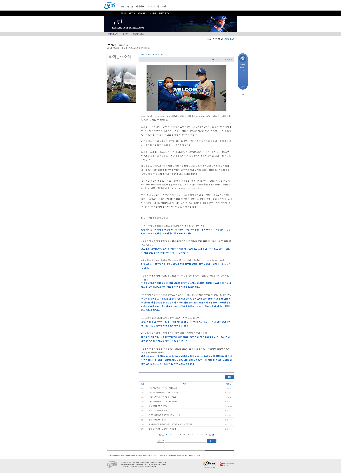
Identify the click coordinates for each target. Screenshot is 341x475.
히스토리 (132, 13)
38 (197, 435)
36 (189, 435)
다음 (210, 434)
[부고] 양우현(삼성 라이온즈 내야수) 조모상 (163, 388)
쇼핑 (164, 6)
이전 (162, 434)
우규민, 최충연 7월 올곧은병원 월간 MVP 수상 (164, 415)
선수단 (130, 6)
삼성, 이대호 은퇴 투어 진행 (158, 406)
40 (206, 435)
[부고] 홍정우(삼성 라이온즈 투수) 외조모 (162, 397)
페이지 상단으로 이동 (242, 93)
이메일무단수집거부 (149, 455)
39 (202, 435)
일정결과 (243, 67)
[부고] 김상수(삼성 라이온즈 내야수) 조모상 (163, 401)
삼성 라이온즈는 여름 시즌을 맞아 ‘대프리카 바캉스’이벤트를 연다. (170, 424)
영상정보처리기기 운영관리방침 (131, 455)
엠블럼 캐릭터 (142, 13)
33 (175, 435)
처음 (159, 434)
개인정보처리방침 (114, 455)
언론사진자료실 (182, 455)
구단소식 (124, 13)
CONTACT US (163, 455)
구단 (123, 6)
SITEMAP (172, 455)
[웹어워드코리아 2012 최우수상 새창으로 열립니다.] (227, 462)
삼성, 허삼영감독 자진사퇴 (157, 420)
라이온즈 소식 (113, 34)
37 (193, 435)
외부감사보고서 (138, 34)
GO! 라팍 (153, 13)
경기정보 (140, 6)
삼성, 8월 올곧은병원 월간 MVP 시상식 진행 (163, 392)
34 (180, 435)
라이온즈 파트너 (164, 13)
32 (171, 435)
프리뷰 (125, 34)
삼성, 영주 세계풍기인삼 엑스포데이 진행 (162, 429)
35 (184, 435)
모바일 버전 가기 (194, 455)
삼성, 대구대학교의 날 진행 (158, 411)
